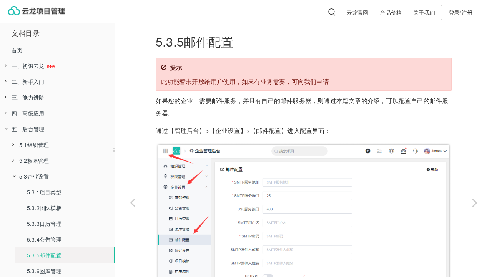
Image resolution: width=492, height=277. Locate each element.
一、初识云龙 (29, 66)
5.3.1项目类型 (44, 192)
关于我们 (424, 12)
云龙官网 (358, 12)
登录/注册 (460, 12)
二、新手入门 (28, 81)
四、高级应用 (28, 113)
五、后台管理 (28, 129)
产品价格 (391, 12)
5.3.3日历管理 (44, 223)
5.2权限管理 (34, 160)
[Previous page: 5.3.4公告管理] (132, 201)
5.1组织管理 (34, 145)
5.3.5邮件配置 (44, 255)
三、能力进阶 (28, 97)
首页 (17, 50)
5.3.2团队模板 (44, 208)
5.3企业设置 (34, 176)
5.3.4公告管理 (44, 239)
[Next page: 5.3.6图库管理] (474, 201)
